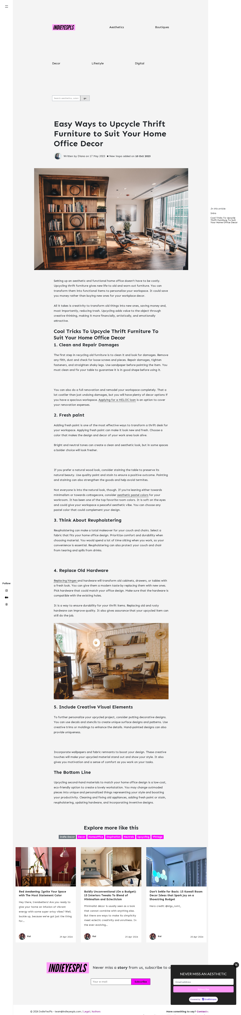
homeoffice (96, 836)
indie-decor (67, 836)
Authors (96, 1011)
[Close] (236, 965)
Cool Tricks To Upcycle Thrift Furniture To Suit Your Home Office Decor (224, 220)
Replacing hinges (65, 580)
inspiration (113, 836)
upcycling (143, 836)
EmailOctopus (210, 999)
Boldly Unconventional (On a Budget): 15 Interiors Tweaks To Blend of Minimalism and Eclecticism (110, 895)
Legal (86, 1011)
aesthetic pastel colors (132, 495)
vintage (157, 836)
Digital (139, 63)
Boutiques (162, 27)
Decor (56, 63)
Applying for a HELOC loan (117, 400)
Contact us (203, 1011)
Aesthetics (116, 27)
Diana (81, 156)
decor (81, 836)
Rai (29, 936)
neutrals (129, 836)
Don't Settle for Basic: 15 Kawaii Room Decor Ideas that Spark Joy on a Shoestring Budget (176, 895)
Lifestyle (98, 63)
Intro (213, 213)
